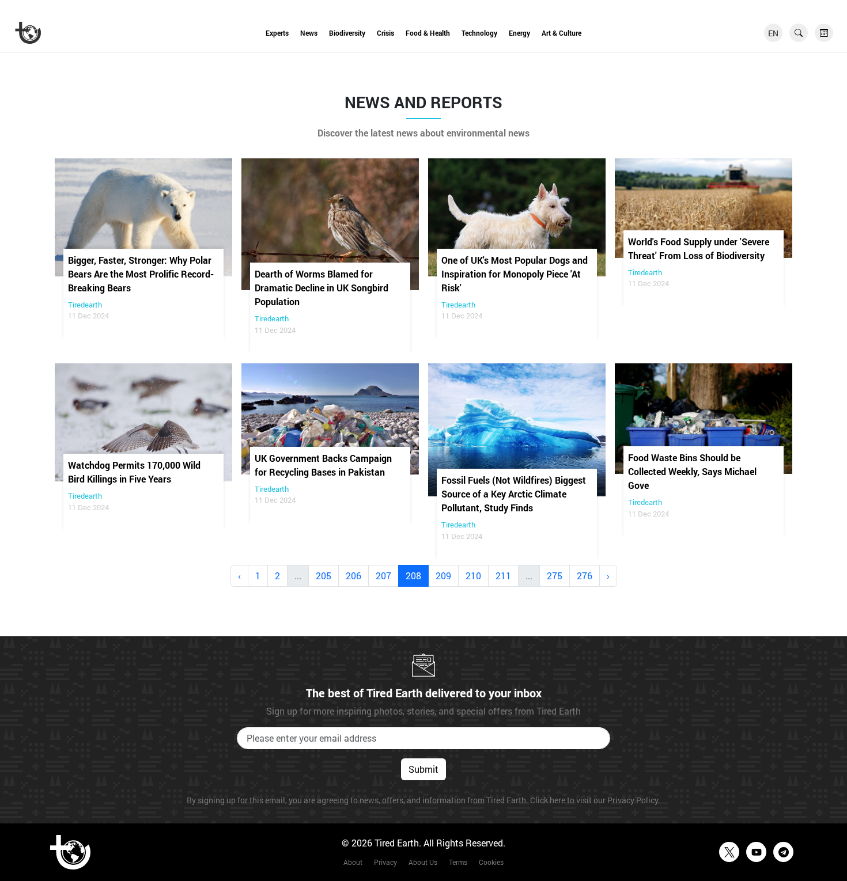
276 (584, 575)
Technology (479, 32)
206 (353, 575)
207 (383, 575)
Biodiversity (347, 32)
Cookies (491, 862)
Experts (277, 32)
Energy (519, 32)
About (352, 862)
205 (323, 575)
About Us (423, 862)
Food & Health (428, 32)
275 (554, 575)
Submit (423, 769)
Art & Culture (561, 32)
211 (503, 575)
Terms (458, 862)
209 (443, 575)
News (308, 32)
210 (473, 575)
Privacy (385, 862)
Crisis (385, 32)
